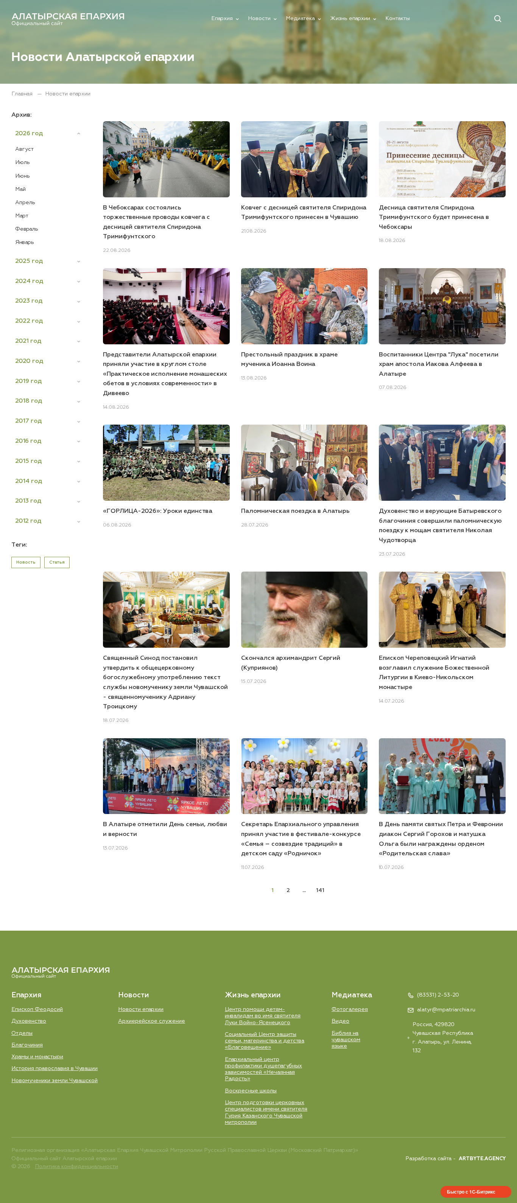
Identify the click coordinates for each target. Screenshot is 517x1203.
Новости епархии (141, 1009)
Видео (340, 1021)
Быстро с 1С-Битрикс (471, 1191)
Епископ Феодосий (37, 1009)
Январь (24, 242)
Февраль (26, 229)
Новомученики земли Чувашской (54, 1080)
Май (20, 189)
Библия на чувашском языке (346, 1040)
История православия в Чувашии (54, 1068)
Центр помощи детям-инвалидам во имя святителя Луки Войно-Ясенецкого (263, 1016)
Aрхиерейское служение (151, 1021)
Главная (22, 94)
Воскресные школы (251, 1091)
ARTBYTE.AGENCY (482, 1158)
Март (21, 216)
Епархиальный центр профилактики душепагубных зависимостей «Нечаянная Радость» (263, 1069)
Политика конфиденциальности (76, 1166)
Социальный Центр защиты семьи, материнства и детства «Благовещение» (264, 1041)
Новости (259, 18)
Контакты (397, 18)
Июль (22, 162)
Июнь (22, 176)
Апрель (25, 202)
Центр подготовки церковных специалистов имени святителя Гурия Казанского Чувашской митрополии (266, 1112)
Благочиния (27, 1045)
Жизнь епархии (350, 18)
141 (320, 890)
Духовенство (28, 1021)
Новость (26, 562)
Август (24, 149)
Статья (57, 562)
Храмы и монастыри (37, 1056)
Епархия (222, 18)
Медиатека (300, 18)
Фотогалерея (350, 1009)
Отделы (22, 1033)
